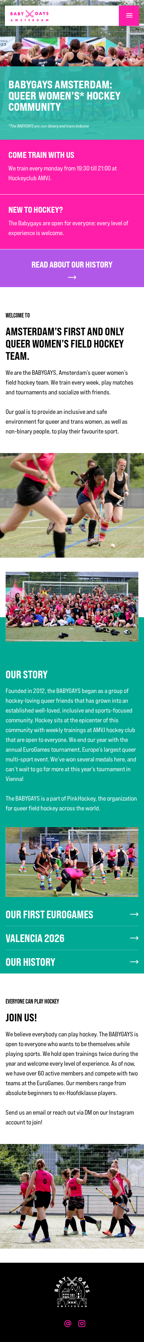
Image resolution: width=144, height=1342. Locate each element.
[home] (29, 16)
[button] (129, 16)
